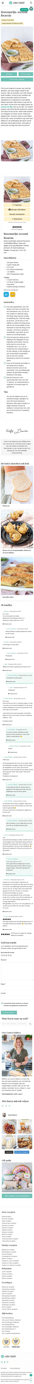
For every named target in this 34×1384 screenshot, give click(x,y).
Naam (3, 984)
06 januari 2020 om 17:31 (20, 687)
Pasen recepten (7, 1293)
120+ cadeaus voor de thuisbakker (17, 1196)
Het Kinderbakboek (8, 1324)
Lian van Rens (11, 629)
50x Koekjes (6, 1331)
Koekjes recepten (7, 1232)
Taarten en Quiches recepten (11, 1265)
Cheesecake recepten (9, 1223)
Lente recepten (7, 1272)
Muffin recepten (7, 1234)
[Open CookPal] (31, 9)
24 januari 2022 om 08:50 (25, 820)
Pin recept (26, 74)
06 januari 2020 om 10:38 (25, 675)
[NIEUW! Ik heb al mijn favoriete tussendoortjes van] (24, 1142)
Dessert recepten (7, 1228)
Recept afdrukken (18, 210)
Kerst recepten (6, 1307)
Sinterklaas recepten (8, 1305)
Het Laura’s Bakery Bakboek (11, 1320)
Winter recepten (7, 1278)
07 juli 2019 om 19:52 (22, 629)
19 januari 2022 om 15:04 (19, 757)
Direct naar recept (16, 79)
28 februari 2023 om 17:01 (17, 879)
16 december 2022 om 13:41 (13, 861)
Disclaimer (4, 1368)
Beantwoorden (8, 624)
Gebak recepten (7, 1230)
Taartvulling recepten (9, 1241)
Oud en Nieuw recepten (9, 1309)
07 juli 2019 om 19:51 (22, 653)
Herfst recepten (7, 1276)
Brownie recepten (8, 1219)
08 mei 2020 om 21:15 (19, 698)
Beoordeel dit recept (7, 952)
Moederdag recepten (9, 1298)
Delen (10, 74)
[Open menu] (3, 3)
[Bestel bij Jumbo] (12, 294)
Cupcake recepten (8, 1225)
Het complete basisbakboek (11, 1333)
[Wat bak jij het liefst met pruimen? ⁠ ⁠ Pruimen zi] (9, 1126)
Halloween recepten (8, 1302)
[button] (13, 227)
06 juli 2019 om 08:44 (15, 642)
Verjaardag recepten (8, 1289)
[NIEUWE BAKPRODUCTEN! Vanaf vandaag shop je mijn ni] (24, 1126)
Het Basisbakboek (8, 1318)
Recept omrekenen (17, 214)
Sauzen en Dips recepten (10, 1263)
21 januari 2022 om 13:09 (25, 784)
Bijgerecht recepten (8, 1250)
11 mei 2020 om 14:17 (21, 729)
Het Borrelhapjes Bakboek (10, 1322)
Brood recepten (7, 1254)
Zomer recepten (7, 1274)
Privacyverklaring (15, 1368)
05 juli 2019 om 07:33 (15, 611)
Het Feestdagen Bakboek (10, 1327)
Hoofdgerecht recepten (9, 1256)
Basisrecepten (6, 1216)
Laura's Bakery (17, 3)
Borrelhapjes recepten (9, 1252)
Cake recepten (6, 1221)
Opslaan (18, 205)
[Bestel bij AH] (6, 294)
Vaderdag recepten (8, 1300)
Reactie (4, 960)
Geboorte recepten (8, 1287)
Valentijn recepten (8, 1291)
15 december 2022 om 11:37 (16, 835)
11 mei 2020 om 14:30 (25, 746)
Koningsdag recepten (9, 1296)
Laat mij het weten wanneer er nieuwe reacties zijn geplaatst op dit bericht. (16, 1004)
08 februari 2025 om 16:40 (16, 916)
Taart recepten (6, 1236)
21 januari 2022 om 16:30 (19, 801)
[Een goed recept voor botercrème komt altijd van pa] (9, 1142)
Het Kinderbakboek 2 (9, 1329)
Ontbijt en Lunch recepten (10, 1261)
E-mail (3, 993)
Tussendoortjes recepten (10, 1239)
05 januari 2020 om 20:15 (14, 664)
